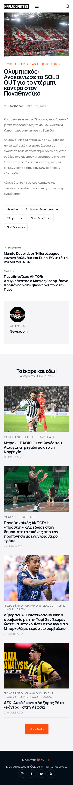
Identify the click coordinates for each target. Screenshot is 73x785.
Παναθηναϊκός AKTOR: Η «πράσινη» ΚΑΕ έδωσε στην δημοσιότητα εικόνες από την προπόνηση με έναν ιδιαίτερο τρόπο (31, 531)
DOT (48, 760)
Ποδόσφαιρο (50, 64)
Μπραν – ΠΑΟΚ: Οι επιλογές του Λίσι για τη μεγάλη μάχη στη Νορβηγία (33, 447)
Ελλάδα (47, 697)
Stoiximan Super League (22, 64)
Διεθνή (22, 609)
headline (12, 209)
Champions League (39, 605)
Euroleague (28, 517)
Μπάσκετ (10, 517)
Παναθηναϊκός (41, 218)
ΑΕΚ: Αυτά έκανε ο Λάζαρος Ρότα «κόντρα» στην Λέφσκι (34, 705)
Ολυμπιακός (15, 218)
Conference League (19, 437)
